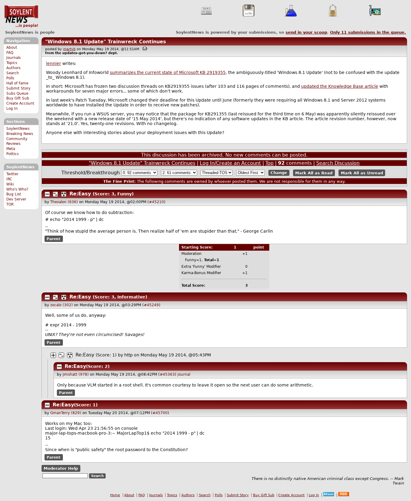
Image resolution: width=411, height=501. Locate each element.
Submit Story (18, 88)
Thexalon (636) (64, 202)
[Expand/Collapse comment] (47, 194)
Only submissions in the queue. (368, 32)
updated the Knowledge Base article (339, 86)
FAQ (9, 52)
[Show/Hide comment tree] (55, 194)
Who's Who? (17, 189)
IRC (9, 179)
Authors (13, 68)
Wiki (10, 184)
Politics (12, 154)
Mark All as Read (313, 172)
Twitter (12, 174)
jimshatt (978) (76, 374)
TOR (10, 204)
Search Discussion (338, 163)
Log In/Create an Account (230, 163)
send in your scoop (306, 32)
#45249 (151, 305)
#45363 (167, 374)
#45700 (160, 413)
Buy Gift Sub (17, 98)
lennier (53, 63)
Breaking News (19, 134)
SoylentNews (21, 17)
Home (115, 495)
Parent (53, 239)
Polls (10, 78)
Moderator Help (61, 468)
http (128, 355)
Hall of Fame (17, 83)
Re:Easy (80, 194)
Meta (10, 149)
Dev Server (16, 199)
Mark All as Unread (362, 172)
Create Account (20, 103)
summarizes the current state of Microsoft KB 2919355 (168, 72)
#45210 (156, 202)
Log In (12, 108)
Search (12, 73)
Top (269, 163)
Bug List (13, 194)
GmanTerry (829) (65, 413)
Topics (11, 63)
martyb (69, 49)
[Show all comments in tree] (63, 194)
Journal (184, 374)
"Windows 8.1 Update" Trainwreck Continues (105, 41)
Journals (13, 58)
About (11, 47)
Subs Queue (17, 93)
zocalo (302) (61, 305)
